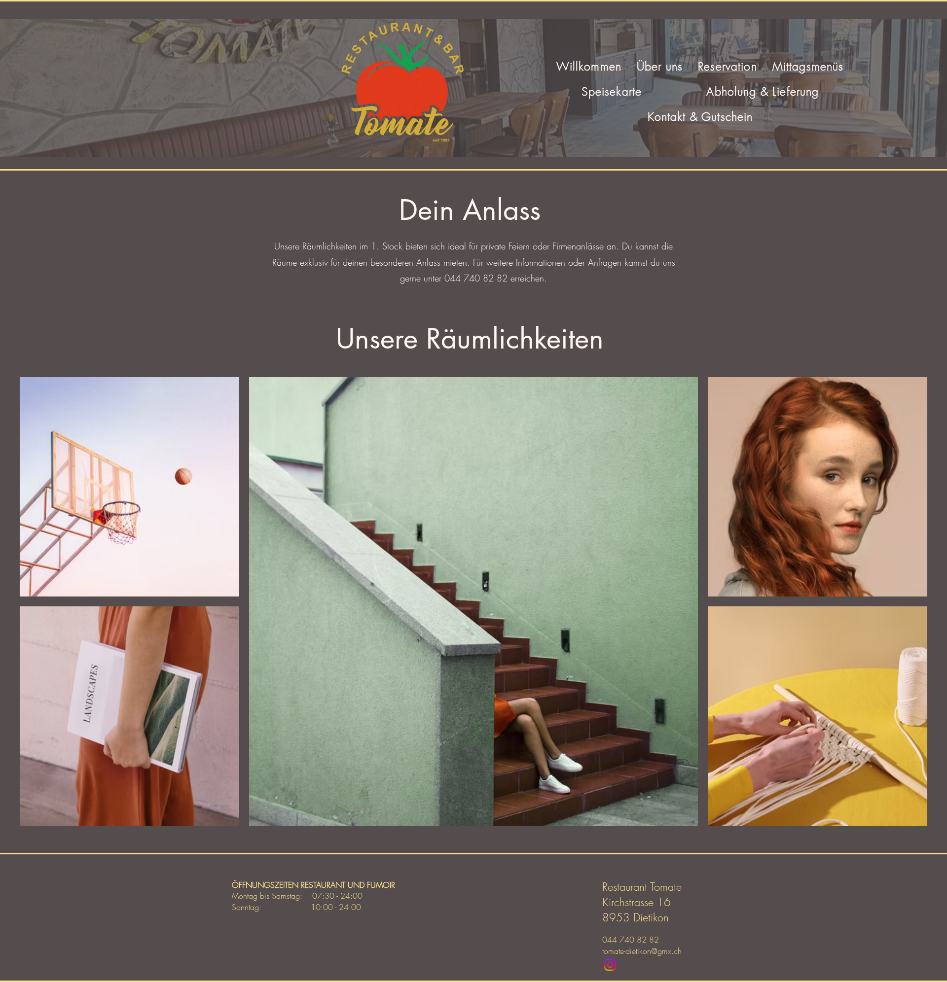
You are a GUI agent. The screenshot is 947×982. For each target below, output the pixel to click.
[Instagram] (610, 965)
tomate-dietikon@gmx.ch (642, 951)
